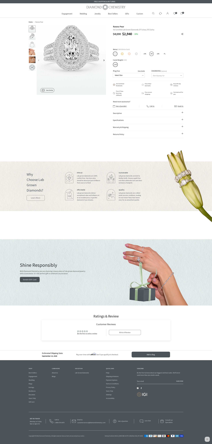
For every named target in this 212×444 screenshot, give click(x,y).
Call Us (152, 106)
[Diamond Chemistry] (106, 7)
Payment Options (111, 380)
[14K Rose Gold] (129, 54)
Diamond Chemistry (45, 436)
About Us (55, 373)
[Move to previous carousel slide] (101, 229)
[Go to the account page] (167, 13)
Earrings (31, 387)
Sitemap (109, 395)
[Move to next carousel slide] (111, 229)
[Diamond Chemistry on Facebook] (141, 388)
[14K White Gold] (115, 54)
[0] (174, 13)
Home (31, 22)
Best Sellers (33, 373)
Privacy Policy (110, 387)
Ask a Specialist (121, 106)
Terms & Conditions (112, 384)
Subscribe (179, 381)
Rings (30, 384)
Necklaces (32, 391)
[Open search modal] (153, 13)
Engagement (33, 376)
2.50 (115, 65)
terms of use (69, 436)
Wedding (32, 380)
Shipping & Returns (112, 376)
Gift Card (31, 402)
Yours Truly (32, 398)
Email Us (180, 106)
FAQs (107, 373)
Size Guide (141, 71)
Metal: (121, 49)
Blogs (54, 376)
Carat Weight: (120, 60)
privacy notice (80, 436)
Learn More (35, 199)
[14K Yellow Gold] (122, 54)
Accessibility (110, 398)
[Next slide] (104, 60)
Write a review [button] (124, 332)
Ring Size (129, 71)
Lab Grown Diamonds (82, 373)
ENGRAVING (159, 71)
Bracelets (32, 395)
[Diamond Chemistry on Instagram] (138, 388)
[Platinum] (136, 54)
